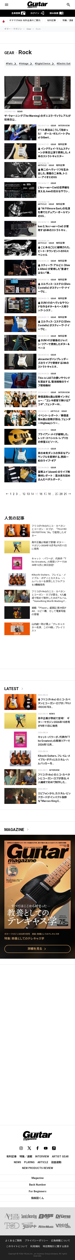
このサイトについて (16, 1246)
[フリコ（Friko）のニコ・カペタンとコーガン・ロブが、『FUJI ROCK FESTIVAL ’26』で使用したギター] (20, 702)
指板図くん (37, 1198)
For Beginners (37, 1191)
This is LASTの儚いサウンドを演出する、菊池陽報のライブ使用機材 (54, 381)
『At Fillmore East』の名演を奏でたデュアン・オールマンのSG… (54, 212)
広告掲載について (60, 1240)
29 (65, 494)
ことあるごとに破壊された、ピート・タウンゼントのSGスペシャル (54, 251)
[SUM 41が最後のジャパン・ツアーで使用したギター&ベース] (20, 343)
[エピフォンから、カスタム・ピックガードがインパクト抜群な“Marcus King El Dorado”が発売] (20, 796)
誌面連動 (56, 1162)
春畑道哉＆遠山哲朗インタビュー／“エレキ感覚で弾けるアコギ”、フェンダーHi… (54, 400)
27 (56, 494)
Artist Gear (60, 1156)
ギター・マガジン (13, 29)
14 (32, 494)
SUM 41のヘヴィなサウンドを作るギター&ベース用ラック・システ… (53, 306)
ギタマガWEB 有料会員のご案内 (24, 20)
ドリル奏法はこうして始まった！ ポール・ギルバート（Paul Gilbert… (54, 133)
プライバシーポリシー (36, 1240)
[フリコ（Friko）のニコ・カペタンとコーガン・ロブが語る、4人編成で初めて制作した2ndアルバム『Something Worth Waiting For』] (20, 777)
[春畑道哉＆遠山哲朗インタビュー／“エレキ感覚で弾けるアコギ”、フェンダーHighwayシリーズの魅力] (20, 399)
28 (61, 494)
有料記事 (51, 20)
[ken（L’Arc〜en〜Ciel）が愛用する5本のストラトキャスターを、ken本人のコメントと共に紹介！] (20, 229)
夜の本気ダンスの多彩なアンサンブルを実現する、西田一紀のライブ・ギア (54, 457)
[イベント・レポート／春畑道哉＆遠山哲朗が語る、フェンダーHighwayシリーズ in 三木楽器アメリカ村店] (20, 418)
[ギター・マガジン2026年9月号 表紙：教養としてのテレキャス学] (37, 926)
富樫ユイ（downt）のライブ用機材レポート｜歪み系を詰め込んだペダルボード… (54, 475)
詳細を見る (37, 948)
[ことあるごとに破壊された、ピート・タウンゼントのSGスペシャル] (20, 248)
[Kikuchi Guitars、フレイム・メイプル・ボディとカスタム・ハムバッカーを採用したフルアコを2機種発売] (20, 758)
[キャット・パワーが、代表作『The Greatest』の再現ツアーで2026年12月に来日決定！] (20, 740)
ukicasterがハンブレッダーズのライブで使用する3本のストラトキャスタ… (53, 363)
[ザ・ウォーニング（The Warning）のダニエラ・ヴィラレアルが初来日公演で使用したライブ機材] (37, 92)
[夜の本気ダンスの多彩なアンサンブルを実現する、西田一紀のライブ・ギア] (20, 456)
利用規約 (35, 1246)
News (52, 714)
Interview (64, 125)
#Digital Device (45, 63)
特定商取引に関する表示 (56, 1246)
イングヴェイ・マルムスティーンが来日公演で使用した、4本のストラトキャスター (54, 152)
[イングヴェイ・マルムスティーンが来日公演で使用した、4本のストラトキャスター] (20, 151)
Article (42, 165)
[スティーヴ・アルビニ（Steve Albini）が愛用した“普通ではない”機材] (20, 268)
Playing (29, 1162)
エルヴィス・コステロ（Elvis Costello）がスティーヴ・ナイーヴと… (54, 288)
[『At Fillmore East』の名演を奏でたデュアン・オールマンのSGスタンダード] (20, 209)
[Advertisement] (37, 1007)
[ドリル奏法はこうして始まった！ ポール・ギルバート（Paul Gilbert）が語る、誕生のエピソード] (20, 132)
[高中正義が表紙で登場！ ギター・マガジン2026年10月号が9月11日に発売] (20, 721)
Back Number (37, 1184)
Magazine (17, 829)
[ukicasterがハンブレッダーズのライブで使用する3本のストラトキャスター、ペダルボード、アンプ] (20, 362)
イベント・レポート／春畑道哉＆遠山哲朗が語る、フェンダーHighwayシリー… (54, 419)
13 (28, 494)
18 (49, 494)
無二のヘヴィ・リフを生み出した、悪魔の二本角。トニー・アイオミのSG (53, 173)
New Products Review (37, 1168)
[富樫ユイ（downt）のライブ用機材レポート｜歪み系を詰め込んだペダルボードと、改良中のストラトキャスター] (20, 474)
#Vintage (26, 63)
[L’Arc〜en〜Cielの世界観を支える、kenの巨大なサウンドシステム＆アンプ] (20, 190)
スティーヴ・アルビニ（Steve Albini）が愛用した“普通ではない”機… (54, 269)
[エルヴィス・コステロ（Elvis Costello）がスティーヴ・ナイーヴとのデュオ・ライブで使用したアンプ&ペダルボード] (20, 286)
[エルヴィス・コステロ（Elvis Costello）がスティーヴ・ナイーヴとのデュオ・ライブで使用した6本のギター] (20, 324)
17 (45, 494)
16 (40, 494)
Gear (29, 29)
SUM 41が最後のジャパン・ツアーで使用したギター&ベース (54, 344)
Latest (14, 688)
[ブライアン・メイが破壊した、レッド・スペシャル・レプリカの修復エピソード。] (20, 437)
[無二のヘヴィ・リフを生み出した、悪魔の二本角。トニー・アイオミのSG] (20, 170)
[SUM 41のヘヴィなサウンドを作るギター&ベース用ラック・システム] (20, 305)
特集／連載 (25, 1156)
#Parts (11, 63)
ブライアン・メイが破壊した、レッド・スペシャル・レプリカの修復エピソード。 (53, 438)
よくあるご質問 (13, 1240)
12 (23, 494)
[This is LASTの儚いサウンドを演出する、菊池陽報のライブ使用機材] (20, 380)
